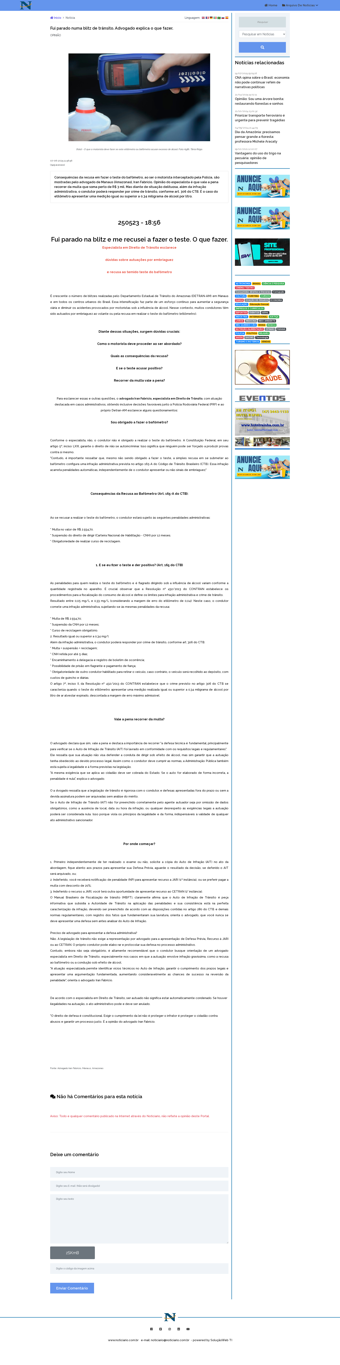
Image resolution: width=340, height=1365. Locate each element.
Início (57, 17)
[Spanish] (226, 18)
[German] (211, 18)
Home (272, 5)
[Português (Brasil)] (219, 18)
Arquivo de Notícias (300, 5)
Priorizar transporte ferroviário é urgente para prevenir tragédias (260, 118)
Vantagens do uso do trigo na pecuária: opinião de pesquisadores (258, 158)
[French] (207, 18)
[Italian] (215, 18)
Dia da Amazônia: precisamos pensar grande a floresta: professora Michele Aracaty (257, 136)
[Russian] (223, 18)
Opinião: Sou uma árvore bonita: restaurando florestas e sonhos (259, 101)
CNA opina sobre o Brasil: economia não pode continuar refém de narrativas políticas (262, 82)
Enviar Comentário (72, 1288)
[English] (203, 18)
